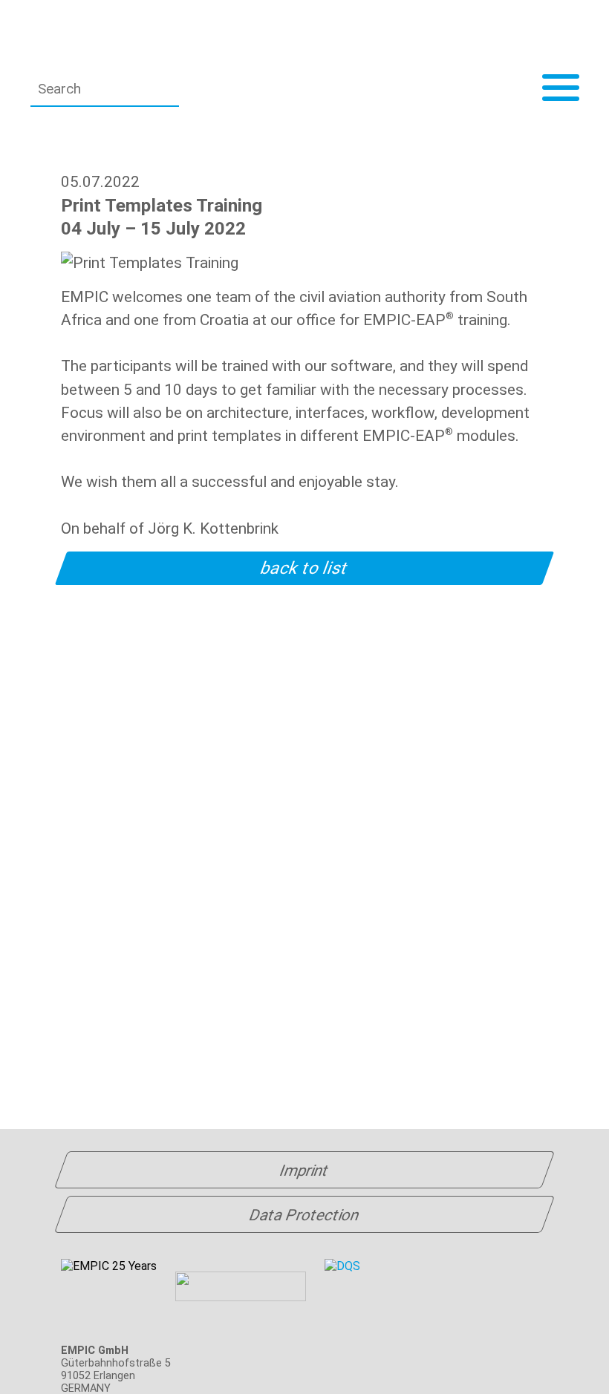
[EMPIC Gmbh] (153, 37)
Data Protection (304, 1215)
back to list (305, 568)
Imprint (304, 1170)
